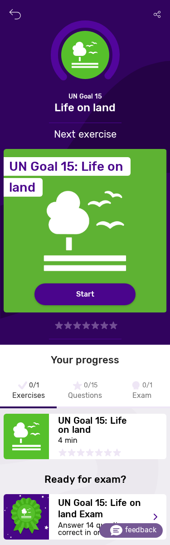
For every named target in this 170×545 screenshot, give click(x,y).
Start (85, 294)
